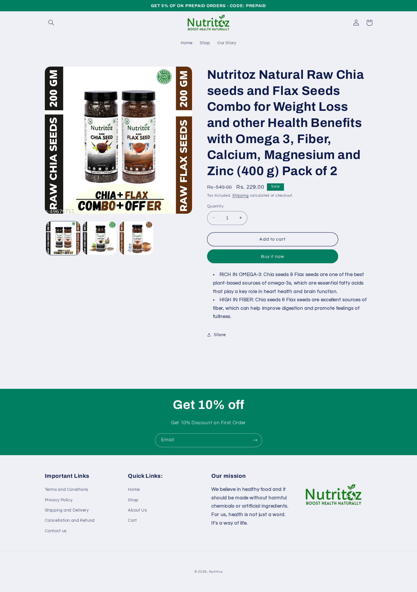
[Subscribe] (255, 440)
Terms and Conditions (67, 489)
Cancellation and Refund (70, 520)
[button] (51, 22)
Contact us (56, 531)
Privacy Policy (59, 500)
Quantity (215, 206)
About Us (137, 510)
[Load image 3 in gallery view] (136, 238)
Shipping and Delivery (67, 510)
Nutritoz (216, 571)
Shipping (240, 196)
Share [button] (220, 335)
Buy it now (273, 256)
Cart (132, 520)
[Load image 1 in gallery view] (63, 238)
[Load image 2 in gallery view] (100, 238)
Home (134, 489)
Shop (133, 500)
